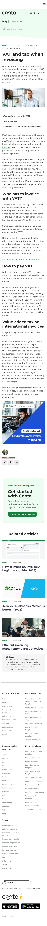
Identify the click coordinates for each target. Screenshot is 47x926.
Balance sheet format (33, 758)
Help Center (7, 861)
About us (5, 865)
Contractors (7, 706)
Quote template (31, 802)
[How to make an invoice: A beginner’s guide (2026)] (23, 558)
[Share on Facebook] (10, 462)
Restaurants (7, 731)
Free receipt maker (9, 846)
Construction (7, 769)
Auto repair (6, 758)
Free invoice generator (11, 843)
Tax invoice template (33, 740)
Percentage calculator (11, 839)
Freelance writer (8, 784)
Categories (15, 22)
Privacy (4, 916)
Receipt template (32, 806)
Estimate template (32, 785)
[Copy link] (4, 462)
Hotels (4, 734)
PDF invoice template (33, 724)
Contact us (6, 868)
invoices (6, 147)
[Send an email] (16, 462)
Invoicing (6, 45)
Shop (4, 813)
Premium (5, 699)
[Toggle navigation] (43, 4)
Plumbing (6, 806)
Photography (7, 802)
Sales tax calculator (10, 829)
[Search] (4, 29)
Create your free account (20, 514)
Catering (5, 762)
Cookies (11, 916)
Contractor (6, 777)
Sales (4, 810)
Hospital (5, 791)
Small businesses (9, 720)
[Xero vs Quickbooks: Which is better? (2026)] (23, 598)
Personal (5, 799)
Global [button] (36, 13)
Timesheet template (33, 809)
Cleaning (5, 766)
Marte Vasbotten (8, 457)
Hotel (4, 795)
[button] (16, 882)
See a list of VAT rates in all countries (21, 259)
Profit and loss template (34, 792)
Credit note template (33, 777)
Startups (5, 723)
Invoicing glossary (9, 850)
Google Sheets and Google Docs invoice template (33, 701)
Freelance (6, 780)
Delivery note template (34, 781)
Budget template (31, 761)
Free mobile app (8, 825)
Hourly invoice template (34, 707)
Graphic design (8, 788)
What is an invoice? (10, 854)
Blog (4, 21)
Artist (4, 755)
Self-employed (8, 716)
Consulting (6, 773)
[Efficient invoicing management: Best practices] (23, 637)
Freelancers (6, 702)
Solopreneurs (7, 727)
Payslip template (31, 788)
